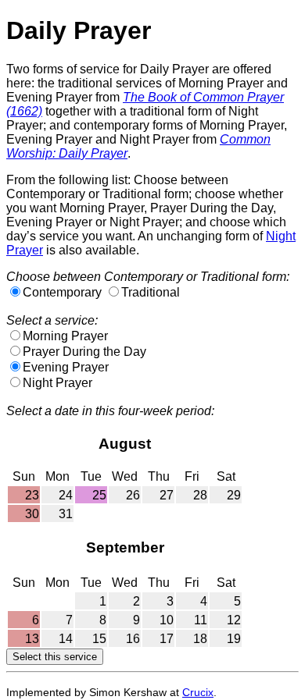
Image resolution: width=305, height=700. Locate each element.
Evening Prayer (66, 367)
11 (200, 620)
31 (66, 514)
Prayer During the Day (84, 351)
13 (32, 638)
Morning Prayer (65, 336)
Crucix (198, 692)
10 (167, 620)
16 (133, 638)
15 (99, 638)
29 (234, 495)
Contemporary (62, 292)
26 (133, 495)
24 (66, 495)
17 (167, 638)
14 (66, 638)
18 (200, 638)
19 (234, 638)
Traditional (150, 292)
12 (234, 620)
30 (32, 514)
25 (99, 495)
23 (32, 495)
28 (200, 495)
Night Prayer (57, 382)
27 (167, 495)
